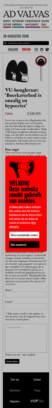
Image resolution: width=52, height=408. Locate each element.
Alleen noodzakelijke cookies (24, 235)
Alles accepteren (18, 244)
